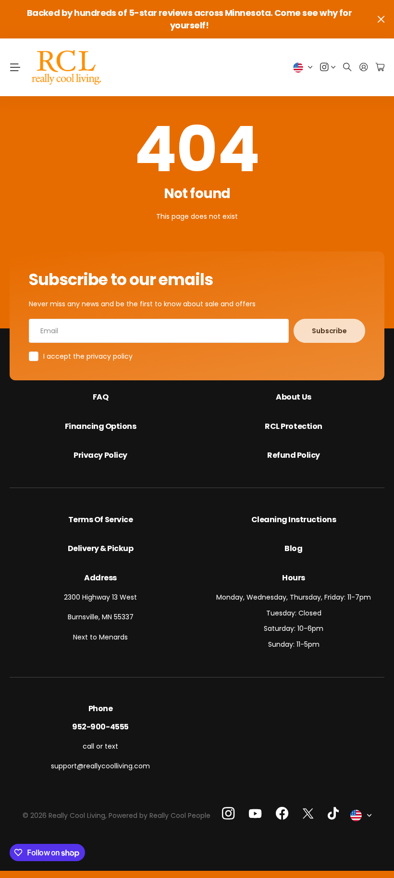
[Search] (347, 67)
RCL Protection (293, 426)
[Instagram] (228, 813)
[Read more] (327, 67)
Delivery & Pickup (101, 548)
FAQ (101, 396)
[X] (308, 813)
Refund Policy (293, 455)
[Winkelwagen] (380, 67)
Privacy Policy (100, 455)
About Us (293, 396)
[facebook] (282, 813)
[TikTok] (333, 813)
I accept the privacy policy (88, 356)
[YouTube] (255, 813)
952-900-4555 (100, 726)
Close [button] (381, 19)
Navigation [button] (15, 67)
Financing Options (100, 426)
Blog (293, 548)
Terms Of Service (100, 519)
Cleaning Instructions (293, 519)
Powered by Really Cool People (159, 815)
